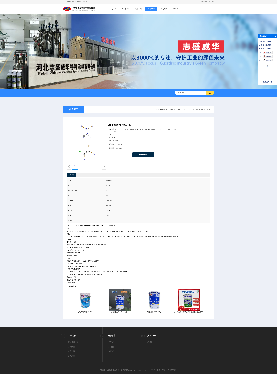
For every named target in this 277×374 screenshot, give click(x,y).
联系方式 (176, 9)
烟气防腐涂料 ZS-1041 (85, 312)
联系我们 (211, 2)
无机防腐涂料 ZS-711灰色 (154, 312)
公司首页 (113, 9)
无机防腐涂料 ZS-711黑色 (119, 312)
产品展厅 (151, 9)
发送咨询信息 (143, 154)
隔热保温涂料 (73, 342)
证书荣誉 (138, 9)
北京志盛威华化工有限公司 (109, 370)
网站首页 (172, 109)
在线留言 (204, 2)
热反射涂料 (72, 356)
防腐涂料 (187, 109)
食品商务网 (172, 370)
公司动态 (164, 9)
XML (144, 370)
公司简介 (111, 342)
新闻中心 (150, 342)
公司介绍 (125, 9)
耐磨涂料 (71, 351)
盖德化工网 (161, 370)
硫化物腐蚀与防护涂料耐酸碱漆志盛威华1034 (189, 312)
